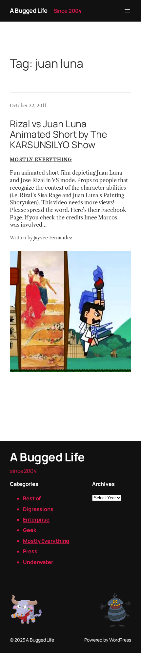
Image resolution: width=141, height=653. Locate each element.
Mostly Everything (41, 160)
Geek (29, 530)
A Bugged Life (29, 10)
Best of (32, 498)
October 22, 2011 (28, 106)
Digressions (38, 509)
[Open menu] (127, 11)
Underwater (38, 562)
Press (30, 551)
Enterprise (36, 519)
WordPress (120, 640)
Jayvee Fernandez (52, 238)
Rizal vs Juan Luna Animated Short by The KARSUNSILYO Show (58, 134)
